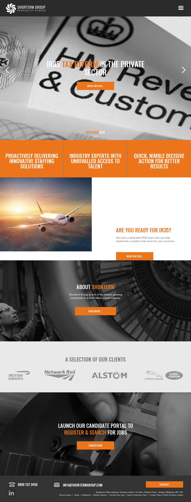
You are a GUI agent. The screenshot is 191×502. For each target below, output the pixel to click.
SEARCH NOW (95, 445)
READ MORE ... (95, 311)
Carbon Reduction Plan (137, 495)
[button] (181, 8)
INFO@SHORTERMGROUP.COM (82, 485)
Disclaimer (86, 495)
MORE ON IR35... (95, 86)
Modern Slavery (100, 495)
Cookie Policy (155, 495)
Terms (76, 495)
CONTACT (164, 484)
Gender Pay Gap (117, 495)
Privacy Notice (65, 495)
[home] (25, 8)
